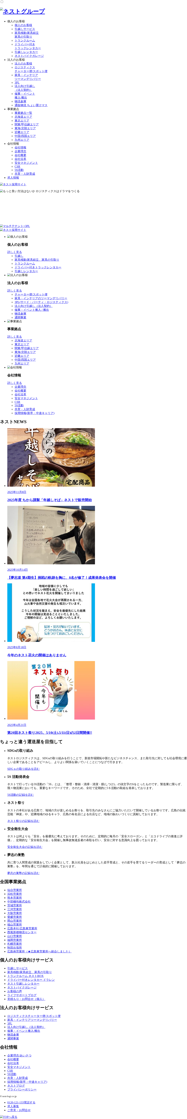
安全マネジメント (26, 162)
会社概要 (20, 155)
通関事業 (20, 317)
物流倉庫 (20, 101)
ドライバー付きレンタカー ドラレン (31, 979)
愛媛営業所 (14, 916)
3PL (17, 82)
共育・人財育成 (25, 173)
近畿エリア (22, 132)
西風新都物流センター (22, 932)
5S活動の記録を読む (20, 794)
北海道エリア (23, 116)
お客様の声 (14, 991)
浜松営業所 (14, 893)
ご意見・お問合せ (19, 1110)
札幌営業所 (14, 943)
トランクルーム (25, 40)
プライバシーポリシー (22, 1089)
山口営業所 (14, 936)
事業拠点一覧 (23, 112)
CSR (17, 166)
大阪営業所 (14, 913)
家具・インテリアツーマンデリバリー (32, 1019)
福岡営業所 (14, 939)
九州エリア (22, 139)
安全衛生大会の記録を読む (24, 846)
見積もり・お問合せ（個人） (26, 999)
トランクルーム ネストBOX (25, 976)
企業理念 (20, 151)
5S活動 (19, 169)
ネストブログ (16, 1085)
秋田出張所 (14, 947)
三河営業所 (14, 909)
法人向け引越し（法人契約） (34, 305)
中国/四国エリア (25, 135)
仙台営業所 (14, 890)
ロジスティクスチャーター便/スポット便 (34, 1016)
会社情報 (20, 147)
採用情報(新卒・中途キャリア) (34, 413)
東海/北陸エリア (25, 128)
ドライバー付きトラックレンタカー (38, 267)
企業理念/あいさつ (19, 1055)
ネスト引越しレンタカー (23, 983)
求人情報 (13, 177)
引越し (19, 255)
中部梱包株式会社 (19, 901)
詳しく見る (14, 252)
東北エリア (22, 120)
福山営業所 (14, 924)
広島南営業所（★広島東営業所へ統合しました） (39, 951)
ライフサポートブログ (22, 995)
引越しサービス (25, 29)
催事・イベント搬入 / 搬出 (32, 309)
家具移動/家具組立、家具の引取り (37, 259)
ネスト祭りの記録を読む (23, 820)
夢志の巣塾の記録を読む (23, 873)
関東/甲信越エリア (27, 124)
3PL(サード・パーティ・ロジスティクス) (41, 302)
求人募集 (13, 1106)
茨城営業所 (14, 905)
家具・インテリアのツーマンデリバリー (41, 298)
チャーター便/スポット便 (31, 294)
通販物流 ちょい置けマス (31, 105)
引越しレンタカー (26, 52)
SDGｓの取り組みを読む (23, 768)
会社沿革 (20, 159)
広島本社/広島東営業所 (22, 928)
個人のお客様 (23, 25)
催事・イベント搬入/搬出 (23, 1030)
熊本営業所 (14, 897)
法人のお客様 (23, 63)
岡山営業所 (14, 920)
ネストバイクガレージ (29, 55)
